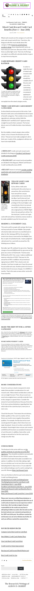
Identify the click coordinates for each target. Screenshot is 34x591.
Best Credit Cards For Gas (9, 555)
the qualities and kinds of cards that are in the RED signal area (15, 452)
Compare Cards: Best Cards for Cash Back (14, 532)
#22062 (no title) (15, 578)
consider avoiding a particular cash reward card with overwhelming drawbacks (16, 172)
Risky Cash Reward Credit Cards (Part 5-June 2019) (17, 493)
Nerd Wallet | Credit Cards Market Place (13, 536)
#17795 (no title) (24, 574)
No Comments (21, 32)
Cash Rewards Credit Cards (13, 22)
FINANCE (24, 22)
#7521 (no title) (5, 578)
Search (2, 565)
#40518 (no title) (6, 574)
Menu (3, 16)
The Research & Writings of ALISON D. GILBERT (17, 585)
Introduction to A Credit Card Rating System (14, 479)
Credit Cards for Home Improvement (12, 546)
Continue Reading (26, 560)
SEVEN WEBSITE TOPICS (18, 576)
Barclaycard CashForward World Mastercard (15, 550)
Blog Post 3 (5, 336)
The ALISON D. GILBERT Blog (17, 24)
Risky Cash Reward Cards (20, 470)
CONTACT (23, 578)
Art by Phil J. (15, 574)
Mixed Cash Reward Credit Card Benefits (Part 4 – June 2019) (17, 28)
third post (22, 332)
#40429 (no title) (6, 576)
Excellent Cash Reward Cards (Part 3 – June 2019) (16, 486)
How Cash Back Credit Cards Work (12, 541)
